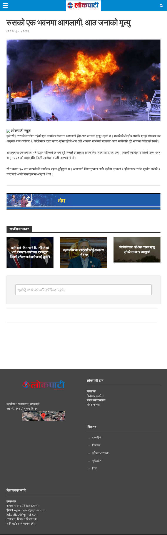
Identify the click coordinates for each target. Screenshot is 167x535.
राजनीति (96, 437)
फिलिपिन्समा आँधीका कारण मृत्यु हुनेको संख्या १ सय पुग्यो (137, 249)
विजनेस (96, 445)
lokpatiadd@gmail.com (22, 514)
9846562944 (30, 506)
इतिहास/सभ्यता (100, 453)
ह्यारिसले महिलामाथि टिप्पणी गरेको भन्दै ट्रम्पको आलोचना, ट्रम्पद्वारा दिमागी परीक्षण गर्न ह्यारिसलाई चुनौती (30, 252)
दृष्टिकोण (97, 461)
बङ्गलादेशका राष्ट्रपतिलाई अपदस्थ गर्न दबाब (83, 252)
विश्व (94, 468)
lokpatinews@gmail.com (29, 510)
